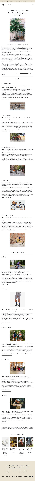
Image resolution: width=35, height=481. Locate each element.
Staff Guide (18, 15)
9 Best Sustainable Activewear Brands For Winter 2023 (21, 451)
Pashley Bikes (12, 122)
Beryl (20, 414)
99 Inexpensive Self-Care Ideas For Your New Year (13, 450)
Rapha (9, 275)
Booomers (19, 187)
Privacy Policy (19, 476)
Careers (13, 476)
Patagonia (3, 313)
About (3, 476)
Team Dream (4, 346)
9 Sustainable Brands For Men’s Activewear (30, 450)
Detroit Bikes (28, 89)
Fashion (5, 455)
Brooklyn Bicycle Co (5, 154)
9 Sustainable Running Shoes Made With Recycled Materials (5, 451)
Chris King (4, 381)
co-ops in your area (19, 55)
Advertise (7, 476)
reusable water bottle (24, 73)
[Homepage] (6, 4)
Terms (25, 476)
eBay (6, 59)
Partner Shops (30, 160)
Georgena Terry (29, 222)
